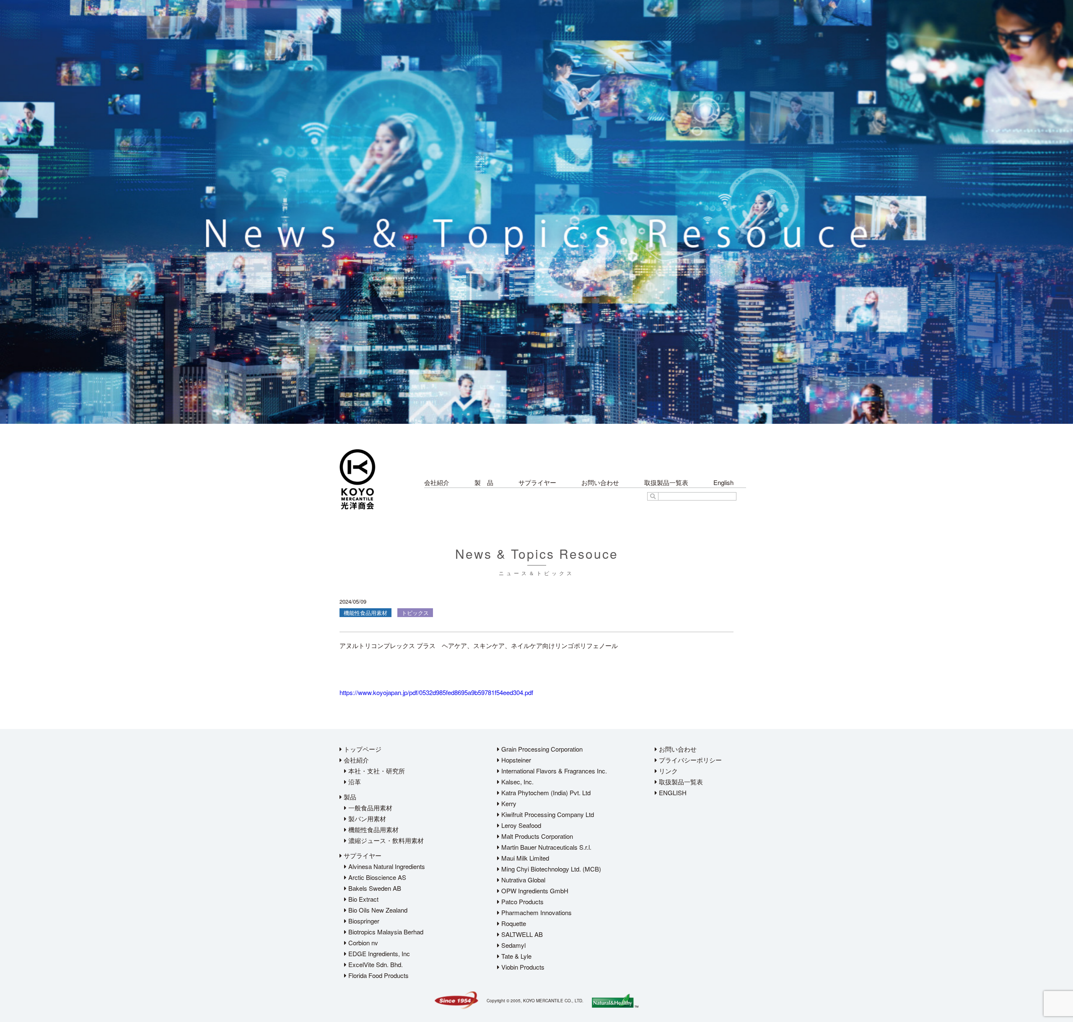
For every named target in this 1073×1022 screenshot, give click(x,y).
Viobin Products (522, 966)
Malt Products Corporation (536, 836)
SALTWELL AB (521, 934)
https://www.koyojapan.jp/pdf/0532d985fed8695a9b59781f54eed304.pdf (436, 692)
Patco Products (522, 901)
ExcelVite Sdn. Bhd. (375, 964)
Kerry (508, 803)
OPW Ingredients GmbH (534, 890)
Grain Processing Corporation (541, 748)
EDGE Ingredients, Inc (378, 953)
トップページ (361, 748)
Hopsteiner (515, 759)
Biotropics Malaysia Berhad (385, 931)
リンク (667, 770)
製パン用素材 (366, 818)
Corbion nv (362, 942)
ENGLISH (672, 792)
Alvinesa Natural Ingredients (386, 866)
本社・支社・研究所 (376, 770)
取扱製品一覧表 (666, 482)
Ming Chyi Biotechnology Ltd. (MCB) (550, 868)
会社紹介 (436, 482)
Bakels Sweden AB (374, 888)
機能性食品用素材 (373, 829)
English (723, 482)
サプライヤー (537, 482)
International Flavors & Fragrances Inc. (553, 770)
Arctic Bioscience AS (376, 877)
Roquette (513, 923)
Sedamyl (513, 945)
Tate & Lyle (515, 956)
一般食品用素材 (369, 807)
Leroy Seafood (520, 825)
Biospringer (363, 920)
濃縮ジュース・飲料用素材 (385, 840)
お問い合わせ (600, 482)
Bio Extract (362, 899)
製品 (349, 796)
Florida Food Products (378, 975)
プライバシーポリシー (689, 759)
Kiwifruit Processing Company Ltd (547, 814)
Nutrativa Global (522, 879)
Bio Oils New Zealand (377, 909)
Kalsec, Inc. (517, 781)
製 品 (483, 482)
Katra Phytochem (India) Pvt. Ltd (545, 792)
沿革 (354, 781)
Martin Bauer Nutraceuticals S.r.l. (545, 847)
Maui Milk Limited (524, 857)
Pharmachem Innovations (536, 912)
